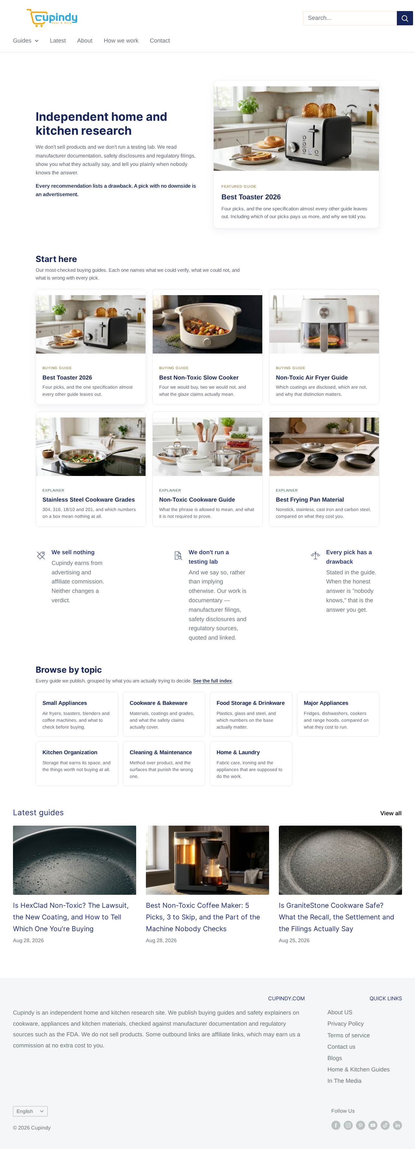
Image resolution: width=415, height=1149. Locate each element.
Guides (22, 40)
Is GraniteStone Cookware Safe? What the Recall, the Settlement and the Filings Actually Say (336, 916)
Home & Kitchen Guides (358, 1069)
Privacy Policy (345, 1023)
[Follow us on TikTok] (385, 1125)
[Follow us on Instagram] (348, 1125)
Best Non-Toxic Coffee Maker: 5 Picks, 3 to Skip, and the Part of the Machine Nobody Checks (203, 916)
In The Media (344, 1081)
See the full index (212, 680)
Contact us (341, 1046)
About (84, 40)
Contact (160, 40)
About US (339, 1012)
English (25, 1111)
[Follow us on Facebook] (335, 1125)
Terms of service (348, 1035)
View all (391, 813)
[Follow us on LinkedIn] (397, 1125)
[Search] (405, 18)
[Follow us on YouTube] (372, 1125)
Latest (58, 40)
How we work (121, 40)
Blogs (334, 1058)
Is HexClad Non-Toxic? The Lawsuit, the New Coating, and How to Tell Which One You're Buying (71, 916)
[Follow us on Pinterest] (360, 1125)
